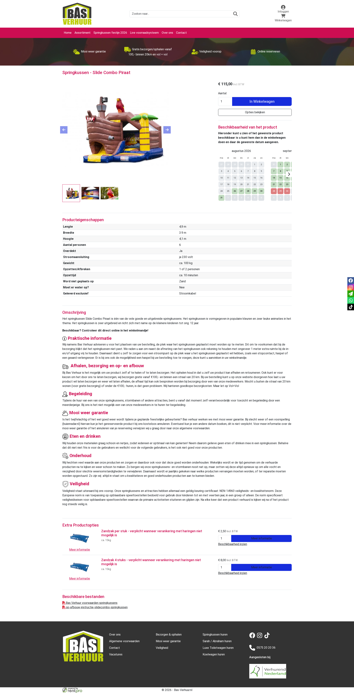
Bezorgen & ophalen (169, 634)
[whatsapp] (350, 300)
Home (68, 32)
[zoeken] (235, 13)
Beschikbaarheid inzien (232, 544)
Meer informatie (261, 538)
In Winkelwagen (262, 101)
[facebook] (253, 637)
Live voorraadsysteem (144, 32)
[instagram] (260, 637)
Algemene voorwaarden (124, 641)
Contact (181, 32)
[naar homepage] (77, 13)
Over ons (167, 32)
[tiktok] (267, 637)
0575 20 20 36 (266, 647)
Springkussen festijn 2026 (110, 32)
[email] (350, 293)
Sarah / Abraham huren (217, 641)
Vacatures (115, 654)
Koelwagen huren (214, 654)
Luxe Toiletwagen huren (218, 648)
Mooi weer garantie (168, 641)
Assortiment (82, 32)
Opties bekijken (255, 112)
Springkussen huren (215, 634)
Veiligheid (162, 648)
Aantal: (222, 93)
